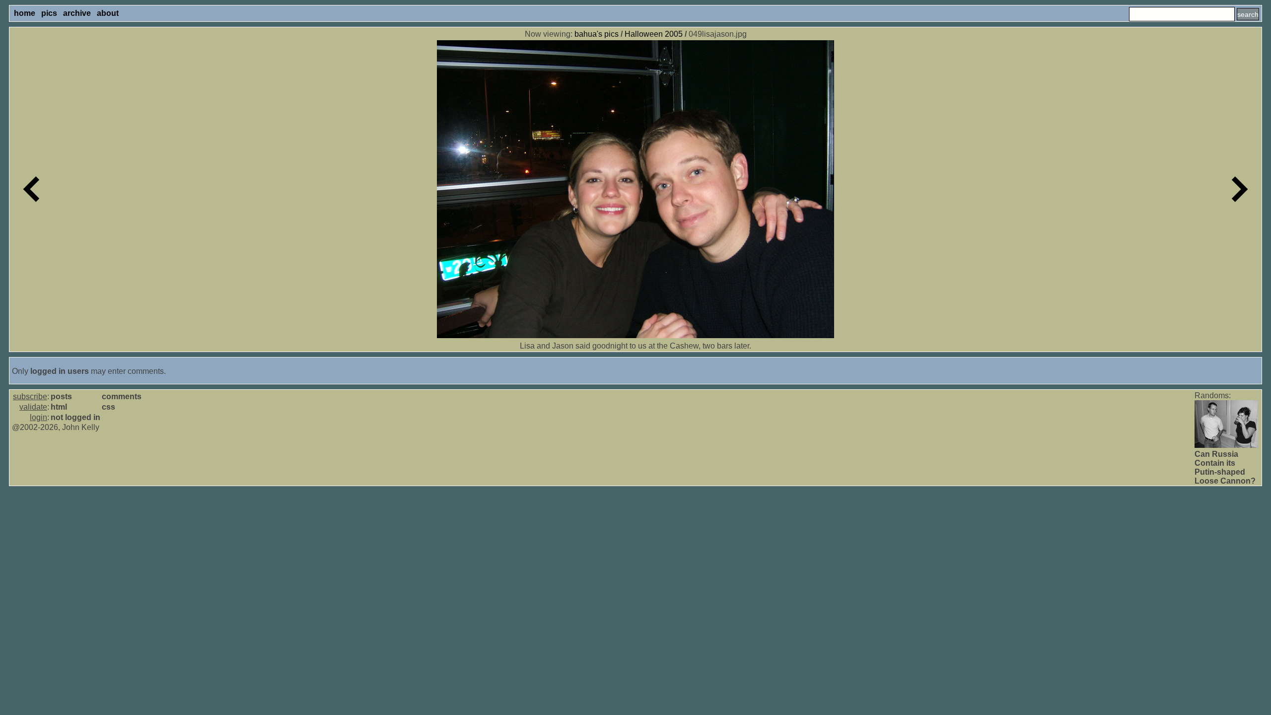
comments (121, 396)
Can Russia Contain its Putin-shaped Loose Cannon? (1225, 467)
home (24, 13)
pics (49, 13)
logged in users (59, 371)
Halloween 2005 (654, 34)
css (108, 407)
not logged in (75, 417)
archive (77, 13)
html (59, 407)
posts (61, 396)
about (108, 13)
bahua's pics (596, 34)
